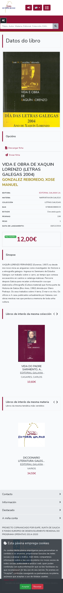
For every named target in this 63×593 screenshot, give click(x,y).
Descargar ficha (15, 147)
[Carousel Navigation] (56, 314)
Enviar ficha (14, 154)
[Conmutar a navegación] (47, 8)
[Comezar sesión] (28, 7)
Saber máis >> (10, 580)
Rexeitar (37, 586)
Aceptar (25, 586)
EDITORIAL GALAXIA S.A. (50, 193)
